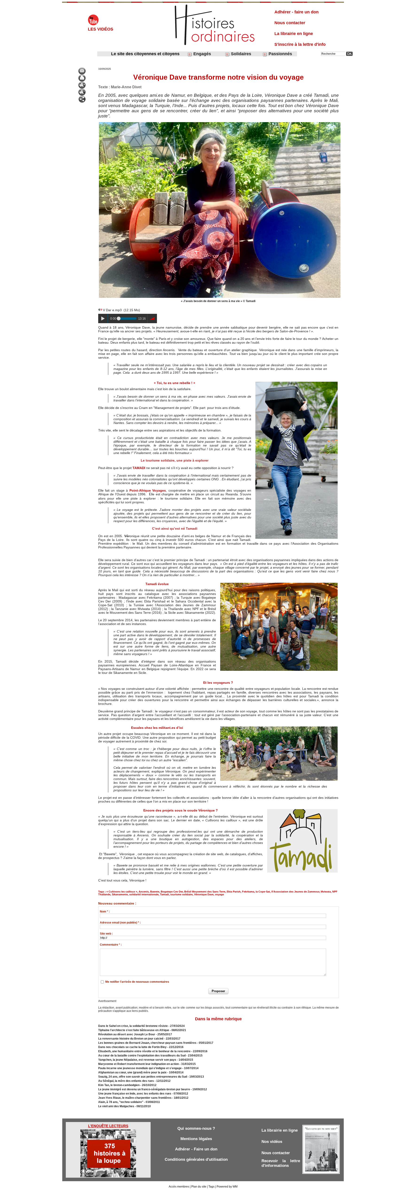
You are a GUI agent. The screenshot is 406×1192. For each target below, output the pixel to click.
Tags (211, 1186)
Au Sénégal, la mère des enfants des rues (126, 1081)
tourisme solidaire (181, 894)
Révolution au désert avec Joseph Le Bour (126, 1034)
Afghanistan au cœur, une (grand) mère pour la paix (132, 1072)
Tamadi (164, 894)
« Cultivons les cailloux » (121, 891)
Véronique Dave (204, 894)
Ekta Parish (234, 891)
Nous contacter (289, 22)
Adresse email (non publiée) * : (120, 922)
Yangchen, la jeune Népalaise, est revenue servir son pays (137, 1059)
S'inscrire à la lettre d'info (300, 44)
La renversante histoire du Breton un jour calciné (131, 1038)
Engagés (201, 53)
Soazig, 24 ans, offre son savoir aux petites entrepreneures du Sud (142, 1076)
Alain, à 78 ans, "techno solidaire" (120, 1102)
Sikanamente (120, 894)
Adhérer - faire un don (296, 12)
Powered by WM (227, 1186)
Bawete (154, 891)
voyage (219, 894)
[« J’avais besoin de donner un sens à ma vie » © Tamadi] (219, 122)
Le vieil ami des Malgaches (116, 1106)
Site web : (106, 933)
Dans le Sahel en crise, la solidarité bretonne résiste (133, 1026)
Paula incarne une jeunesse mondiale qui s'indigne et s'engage (140, 1068)
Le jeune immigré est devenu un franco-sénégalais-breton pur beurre (144, 1089)
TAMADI (139, 468)
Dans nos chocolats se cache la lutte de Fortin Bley (132, 1047)
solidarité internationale (144, 894)
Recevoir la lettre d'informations (281, 1163)
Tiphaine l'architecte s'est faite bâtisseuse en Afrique (133, 1030)
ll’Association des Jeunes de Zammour (295, 891)
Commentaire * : (111, 944)
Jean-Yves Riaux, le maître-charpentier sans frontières (135, 1097)
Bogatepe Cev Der (172, 891)
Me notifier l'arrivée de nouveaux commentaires (137, 981)
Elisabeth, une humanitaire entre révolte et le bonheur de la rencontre (144, 1051)
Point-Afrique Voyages (147, 490)
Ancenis (144, 891)
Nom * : (105, 911)
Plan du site (198, 1186)
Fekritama (248, 891)
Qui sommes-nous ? (196, 1128)
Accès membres (179, 1186)
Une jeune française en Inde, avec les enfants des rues (134, 1093)
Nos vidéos (272, 1141)
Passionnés (279, 53)
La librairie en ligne (293, 33)
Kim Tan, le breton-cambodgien (119, 1085)
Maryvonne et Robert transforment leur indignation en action (138, 1064)
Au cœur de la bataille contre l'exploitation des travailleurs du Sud (142, 1055)
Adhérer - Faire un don (196, 1149)
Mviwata (326, 891)
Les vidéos (100, 29)
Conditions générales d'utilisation (196, 1159)
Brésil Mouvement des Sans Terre (204, 891)
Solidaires (240, 53)
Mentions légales (196, 1139)
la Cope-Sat (263, 891)
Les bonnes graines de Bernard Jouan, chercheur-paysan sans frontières (147, 1042)
